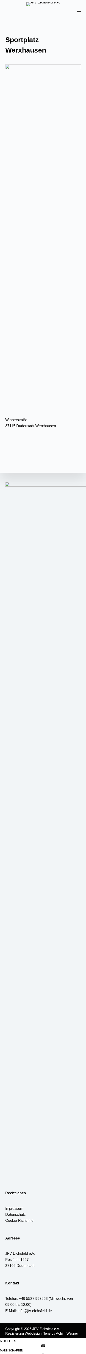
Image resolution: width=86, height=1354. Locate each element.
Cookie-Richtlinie (19, 1220)
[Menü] (79, 11)
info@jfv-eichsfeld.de (35, 1311)
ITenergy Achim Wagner (60, 1333)
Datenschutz (15, 1214)
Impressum (14, 1208)
